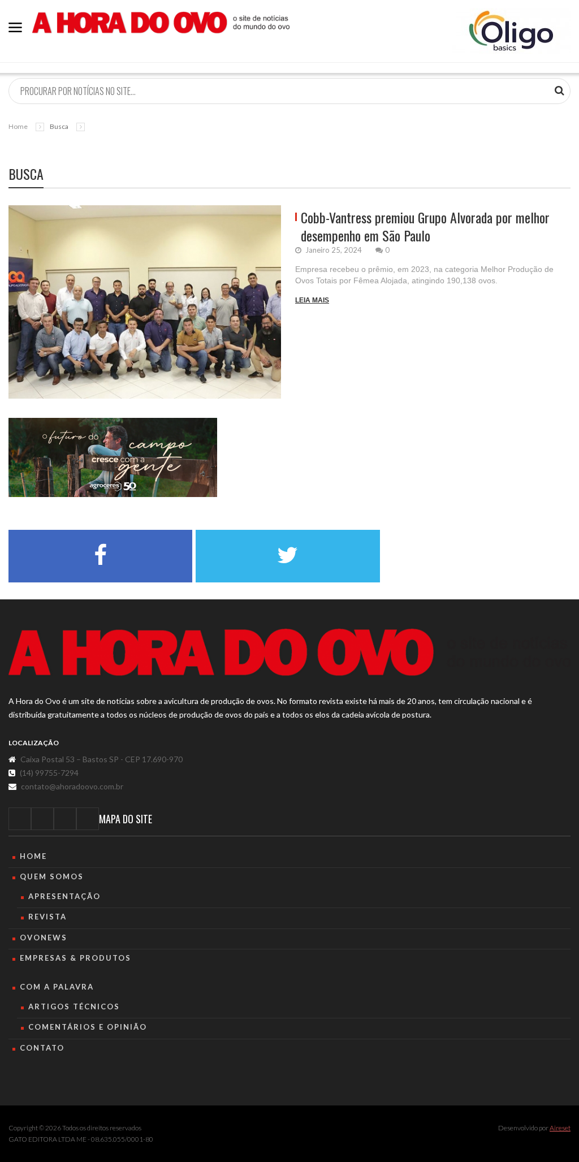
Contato (42, 1047)
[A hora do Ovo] (161, 22)
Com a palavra (57, 986)
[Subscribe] (559, 91)
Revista (47, 916)
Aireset (560, 1128)
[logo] (289, 652)
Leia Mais (312, 300)
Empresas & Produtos (75, 957)
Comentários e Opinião (87, 1026)
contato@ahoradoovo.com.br (72, 786)
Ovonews (43, 937)
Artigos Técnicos (74, 1006)
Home (18, 126)
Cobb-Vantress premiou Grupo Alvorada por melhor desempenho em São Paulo (425, 226)
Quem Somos (52, 876)
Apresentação (64, 896)
